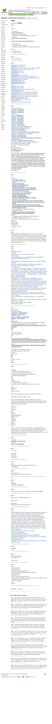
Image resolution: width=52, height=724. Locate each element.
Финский (2, 118)
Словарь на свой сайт (39, 7)
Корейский (3, 65)
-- (21, 305)
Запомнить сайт (30, 7)
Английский (3, 22)
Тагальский (3, 106)
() (17, 73)
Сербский (2, 98)
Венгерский (3, 36)
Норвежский (3, 85)
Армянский (3, 30)
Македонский (3, 73)
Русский (2, 96)
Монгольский (3, 79)
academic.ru (4, 14)
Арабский (2, 28)
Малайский (3, 75)
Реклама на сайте (24, 673)
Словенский (3, 102)
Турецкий (2, 110)
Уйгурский (3, 112)
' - (26, 204)
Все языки (3, 26)
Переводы (18, 14)
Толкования (11, 14)
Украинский (3, 114)
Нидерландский (3, 83)
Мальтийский (3, 77)
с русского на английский (31, 18)
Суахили (2, 104)
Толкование (13, 23)
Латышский (3, 69)
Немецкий (2, 81)
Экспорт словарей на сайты (6, 676)
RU (45, 7)
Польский (2, 89)
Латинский (3, 67)
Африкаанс (3, 32)
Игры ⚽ (30, 14)
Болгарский (3, 34)
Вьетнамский (3, 38)
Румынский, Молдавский (3, 94)
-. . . (28, 476)
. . (24, 289)
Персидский (3, 87)
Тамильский (3, 108)
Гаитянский (3, 40)
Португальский (3, 91)
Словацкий (3, 100)
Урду (2, 116)
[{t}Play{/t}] (13, 24)
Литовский (3, 71)
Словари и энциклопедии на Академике (19, 10)
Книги (24, 14)
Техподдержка (18, 673)
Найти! (44, 12)
